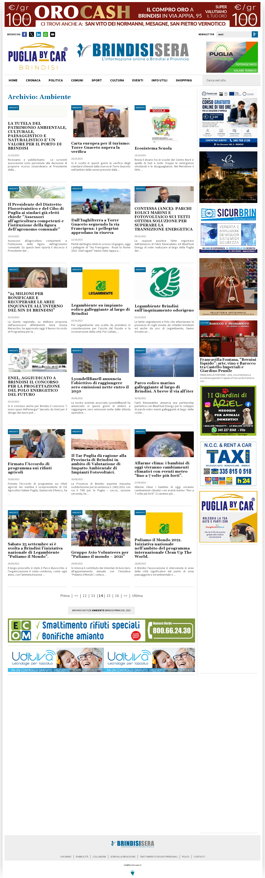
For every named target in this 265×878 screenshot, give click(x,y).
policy (185, 857)
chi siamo (65, 857)
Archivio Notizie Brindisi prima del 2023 (101, 610)
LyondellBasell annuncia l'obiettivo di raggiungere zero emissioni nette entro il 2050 (100, 385)
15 (108, 595)
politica (56, 80)
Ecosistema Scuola (153, 148)
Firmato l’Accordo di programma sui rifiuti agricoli (30, 468)
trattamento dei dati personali (159, 857)
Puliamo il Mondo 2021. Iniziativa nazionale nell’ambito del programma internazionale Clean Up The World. (163, 548)
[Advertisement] (228, 609)
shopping (184, 80)
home (13, 80)
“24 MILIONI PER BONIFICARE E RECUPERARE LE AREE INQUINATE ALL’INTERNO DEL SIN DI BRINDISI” (35, 302)
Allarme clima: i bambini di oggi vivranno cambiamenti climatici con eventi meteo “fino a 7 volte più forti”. (162, 469)
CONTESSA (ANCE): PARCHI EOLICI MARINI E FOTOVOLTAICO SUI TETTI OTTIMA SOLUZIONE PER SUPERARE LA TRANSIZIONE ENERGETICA (164, 219)
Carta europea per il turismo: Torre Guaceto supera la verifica (100, 147)
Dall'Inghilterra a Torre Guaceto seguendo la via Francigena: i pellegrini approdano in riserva (95, 226)
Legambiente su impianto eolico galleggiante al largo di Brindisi (100, 309)
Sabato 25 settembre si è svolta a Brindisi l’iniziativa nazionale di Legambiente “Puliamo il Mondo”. (35, 550)
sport (97, 80)
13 (93, 595)
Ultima (137, 595)
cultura (117, 80)
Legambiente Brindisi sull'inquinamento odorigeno (164, 308)
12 (85, 595)
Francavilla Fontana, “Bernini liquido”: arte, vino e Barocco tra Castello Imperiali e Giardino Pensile (228, 365)
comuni (77, 80)
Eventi (137, 80)
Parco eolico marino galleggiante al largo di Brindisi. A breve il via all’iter (164, 387)
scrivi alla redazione (122, 857)
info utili (159, 80)
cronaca (33, 80)
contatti (199, 857)
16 (117, 595)
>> (126, 595)
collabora (99, 857)
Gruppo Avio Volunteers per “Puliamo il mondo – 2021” (100, 554)
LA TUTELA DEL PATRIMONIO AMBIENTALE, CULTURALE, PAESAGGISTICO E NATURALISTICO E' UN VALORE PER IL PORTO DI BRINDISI (37, 136)
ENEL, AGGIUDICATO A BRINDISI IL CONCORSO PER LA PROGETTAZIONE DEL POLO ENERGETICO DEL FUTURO (34, 386)
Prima (65, 595)
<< (76, 595)
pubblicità (82, 857)
